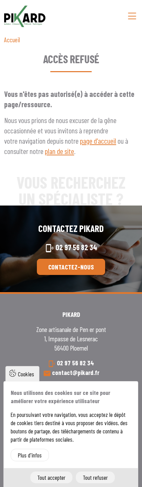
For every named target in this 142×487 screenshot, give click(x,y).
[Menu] (132, 16)
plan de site (59, 150)
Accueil (12, 40)
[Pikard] (24, 16)
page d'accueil (98, 140)
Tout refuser (95, 477)
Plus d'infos (30, 455)
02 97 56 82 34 (76, 247)
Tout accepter (51, 477)
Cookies (26, 374)
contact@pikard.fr (75, 372)
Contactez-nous (71, 267)
